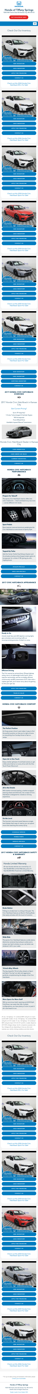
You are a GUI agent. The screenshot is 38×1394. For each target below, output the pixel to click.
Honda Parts (19, 836)
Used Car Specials (19, 571)
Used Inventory (19, 68)
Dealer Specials (19, 567)
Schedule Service (18, 832)
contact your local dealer (19, 1378)
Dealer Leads (13, 1392)
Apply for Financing (19, 73)
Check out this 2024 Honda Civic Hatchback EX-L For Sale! (19, 84)
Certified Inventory (18, 381)
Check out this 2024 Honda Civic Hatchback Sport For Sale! (19, 194)
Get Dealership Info (18, 17)
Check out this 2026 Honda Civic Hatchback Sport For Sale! (19, 139)
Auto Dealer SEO (23, 1392)
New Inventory (19, 63)
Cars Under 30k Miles (19, 454)
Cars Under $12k (19, 449)
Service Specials (19, 841)
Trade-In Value (18, 693)
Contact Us (19, 78)
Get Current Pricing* (19, 409)
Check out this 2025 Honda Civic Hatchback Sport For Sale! (19, 304)
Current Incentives (18, 458)
